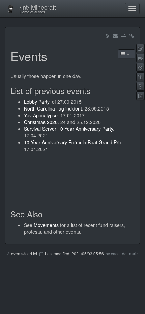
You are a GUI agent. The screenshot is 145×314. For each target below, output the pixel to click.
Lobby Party (36, 101)
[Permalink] (131, 35)
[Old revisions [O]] (140, 67)
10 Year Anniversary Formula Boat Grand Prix (73, 142)
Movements (46, 225)
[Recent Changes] (107, 35)
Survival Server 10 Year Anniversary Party (68, 128)
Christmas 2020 (41, 122)
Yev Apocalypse (41, 115)
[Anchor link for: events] (53, 56)
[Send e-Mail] (115, 35)
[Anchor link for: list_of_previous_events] (94, 90)
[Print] (123, 35)
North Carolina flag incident (53, 108)
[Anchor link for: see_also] (46, 214)
